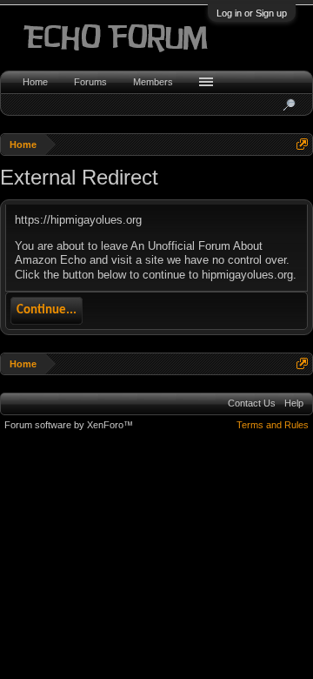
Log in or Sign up (251, 13)
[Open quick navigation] (302, 144)
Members (153, 82)
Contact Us (252, 403)
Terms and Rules (272, 425)
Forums (90, 82)
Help (293, 403)
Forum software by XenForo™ (68, 425)
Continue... (47, 310)
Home (35, 82)
